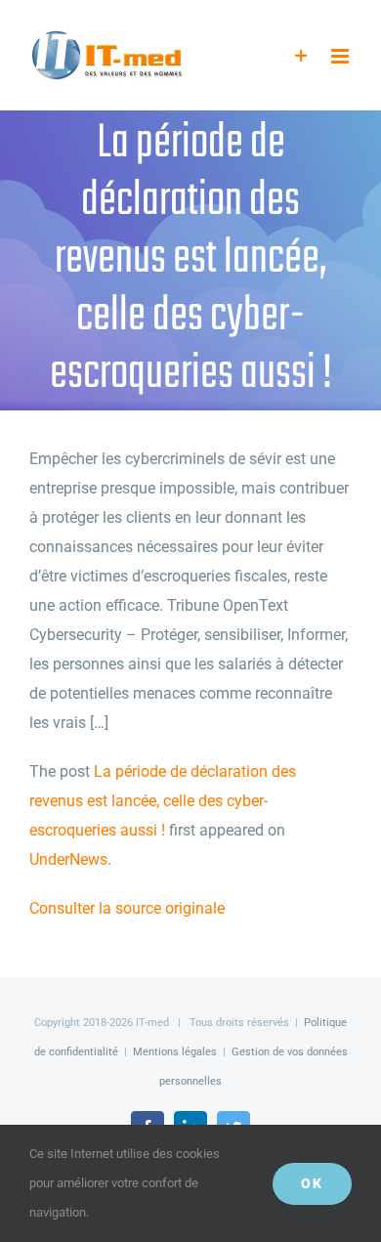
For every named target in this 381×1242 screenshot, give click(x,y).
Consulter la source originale (127, 908)
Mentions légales (175, 1052)
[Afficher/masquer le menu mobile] (341, 56)
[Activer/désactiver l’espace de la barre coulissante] (301, 56)
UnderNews (68, 859)
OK (312, 1183)
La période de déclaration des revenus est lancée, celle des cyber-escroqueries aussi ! (162, 800)
